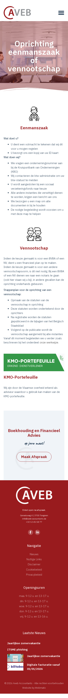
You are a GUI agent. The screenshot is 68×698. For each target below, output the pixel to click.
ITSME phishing (17, 649)
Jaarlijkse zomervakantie (23, 643)
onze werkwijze (49, 342)
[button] (61, 13)
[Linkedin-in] (37, 532)
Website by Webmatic (34, 687)
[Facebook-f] (30, 532)
